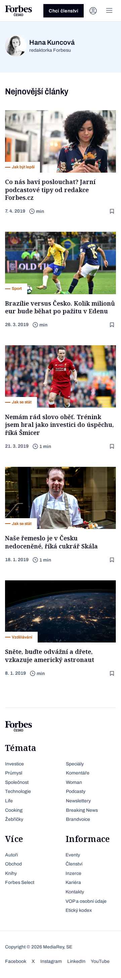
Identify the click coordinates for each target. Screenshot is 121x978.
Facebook (15, 961)
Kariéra (73, 882)
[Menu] (109, 10)
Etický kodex (79, 910)
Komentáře (77, 772)
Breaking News (82, 810)
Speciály (75, 763)
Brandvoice (78, 819)
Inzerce (73, 873)
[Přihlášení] (93, 10)
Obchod (13, 863)
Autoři (11, 854)
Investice (14, 763)
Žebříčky (14, 819)
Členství (74, 863)
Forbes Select (19, 882)
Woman (74, 782)
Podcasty (75, 791)
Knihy (11, 873)
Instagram (51, 961)
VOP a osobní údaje (86, 901)
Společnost (17, 782)
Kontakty (75, 891)
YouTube (100, 961)
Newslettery (78, 800)
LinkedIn (76, 961)
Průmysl (13, 772)
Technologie (18, 791)
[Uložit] (112, 211)
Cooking (14, 810)
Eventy (73, 854)
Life (9, 800)
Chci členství (63, 10)
